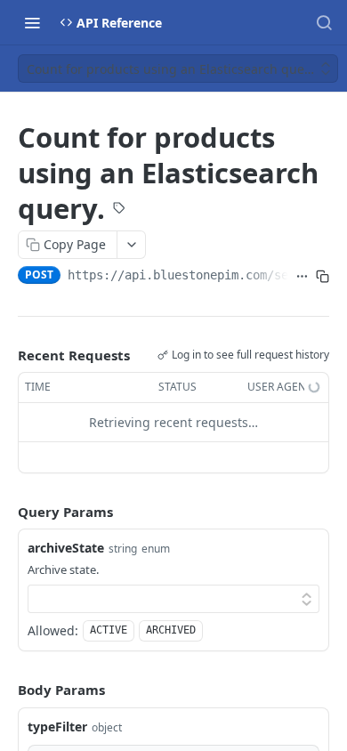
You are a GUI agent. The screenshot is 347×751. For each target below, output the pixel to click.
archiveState (66, 547)
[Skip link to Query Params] (5, 511)
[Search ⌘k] (324, 22)
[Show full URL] (302, 276)
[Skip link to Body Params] (5, 690)
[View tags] (119, 209)
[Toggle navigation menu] (32, 22)
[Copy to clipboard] (322, 276)
